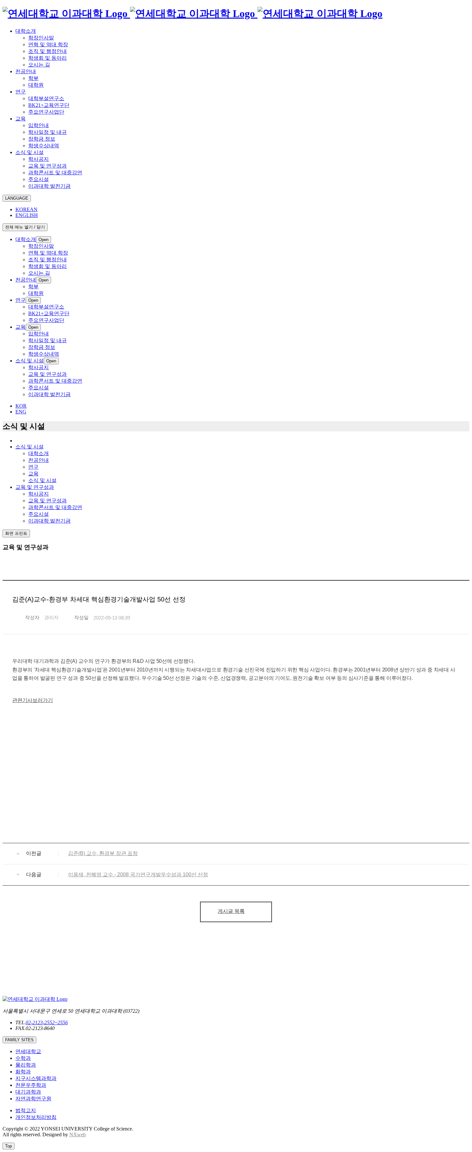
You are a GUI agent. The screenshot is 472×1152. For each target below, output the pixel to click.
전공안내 (38, 460)
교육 (33, 473)
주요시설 (38, 514)
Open (43, 239)
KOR (21, 406)
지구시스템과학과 (36, 1078)
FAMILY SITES (19, 1039)
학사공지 (38, 494)
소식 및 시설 (42, 480)
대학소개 (38, 453)
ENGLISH (26, 215)
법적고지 (25, 1110)
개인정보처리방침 (36, 1117)
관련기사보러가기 (32, 700)
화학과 (23, 1071)
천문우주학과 (30, 1085)
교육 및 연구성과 (47, 500)
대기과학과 (28, 1092)
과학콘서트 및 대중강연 (55, 507)
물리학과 (25, 1065)
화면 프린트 (16, 533)
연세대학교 (28, 1051)
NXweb (77, 1134)
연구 (33, 467)
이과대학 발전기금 (49, 521)
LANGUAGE (16, 198)
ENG (20, 411)
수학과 (23, 1058)
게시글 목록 (231, 911)
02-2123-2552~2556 (47, 1022)
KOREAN (26, 209)
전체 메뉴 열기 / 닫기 (25, 227)
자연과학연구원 (33, 1098)
